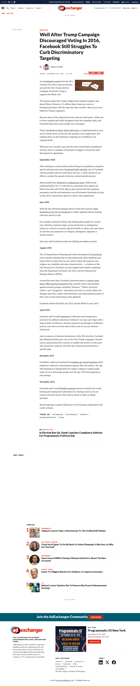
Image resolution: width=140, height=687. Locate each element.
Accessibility (60, 669)
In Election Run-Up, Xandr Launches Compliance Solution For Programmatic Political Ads (70, 434)
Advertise (68, 661)
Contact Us (79, 661)
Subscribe (126, 8)
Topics (12, 8)
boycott (64, 208)
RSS (74, 664)
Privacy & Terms (76, 666)
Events (38, 8)
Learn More (94, 642)
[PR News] (88, 2)
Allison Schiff (57, 66)
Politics (10, 13)
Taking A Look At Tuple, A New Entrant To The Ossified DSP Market (73, 531)
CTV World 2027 (115, 8)
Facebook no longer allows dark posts (62, 130)
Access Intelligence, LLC (65, 680)
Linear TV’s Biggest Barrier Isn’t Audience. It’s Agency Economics (72, 572)
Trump (61, 417)
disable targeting (67, 388)
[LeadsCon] (116, 2)
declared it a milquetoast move (71, 182)
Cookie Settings (61, 666)
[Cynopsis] (107, 2)
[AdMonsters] (125, 2)
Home (3, 13)
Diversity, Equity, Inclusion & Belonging (70, 671)
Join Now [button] (95, 617)
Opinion (20, 8)
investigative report (51, 81)
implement (65, 316)
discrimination (71, 414)
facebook (84, 414)
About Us (29, 8)
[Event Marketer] (96, 2)
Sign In (133, 8)
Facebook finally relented (75, 169)
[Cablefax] (134, 2)
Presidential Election (48, 417)
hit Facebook (96, 254)
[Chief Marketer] (78, 2)
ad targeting (57, 414)
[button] (7, 8)
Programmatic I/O (100, 8)
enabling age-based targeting (84, 362)
